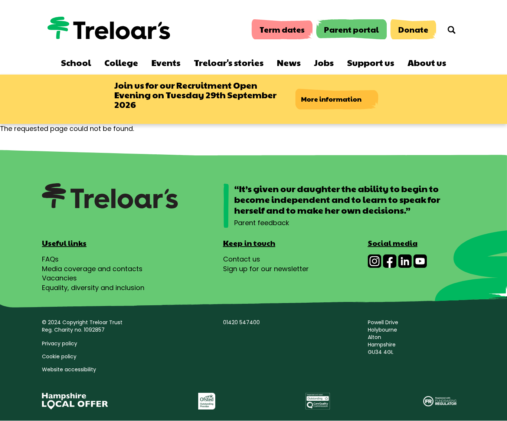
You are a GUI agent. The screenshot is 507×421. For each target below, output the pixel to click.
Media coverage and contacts (92, 268)
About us (427, 62)
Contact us (241, 259)
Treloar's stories (229, 62)
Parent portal (351, 29)
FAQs (50, 259)
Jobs (324, 62)
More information (331, 98)
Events (165, 62)
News (289, 62)
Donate (413, 29)
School (76, 62)
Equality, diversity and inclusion (93, 287)
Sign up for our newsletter (266, 268)
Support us (370, 62)
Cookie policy (59, 356)
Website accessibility (69, 369)
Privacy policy (59, 343)
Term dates (282, 29)
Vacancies (59, 278)
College (121, 62)
